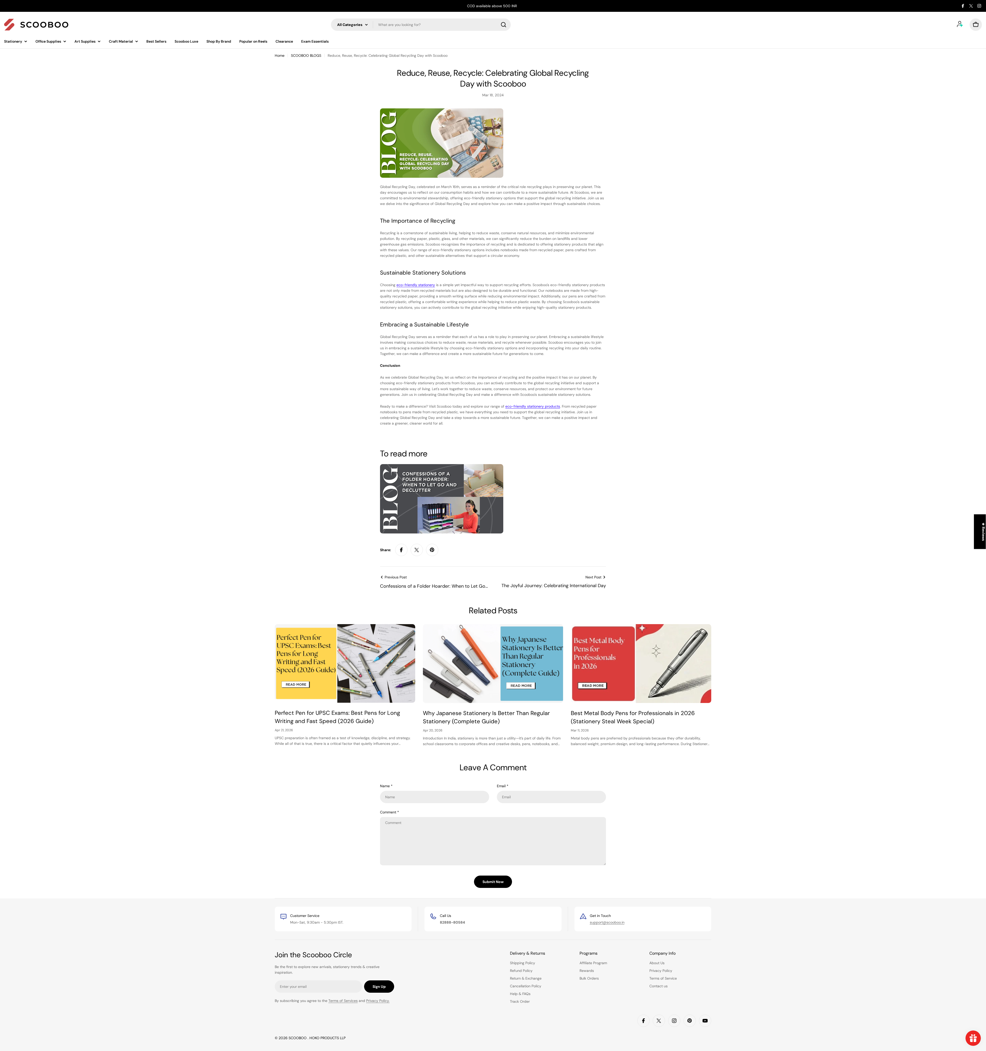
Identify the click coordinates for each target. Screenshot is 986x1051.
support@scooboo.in (607, 922)
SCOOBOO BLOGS (306, 55)
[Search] (503, 25)
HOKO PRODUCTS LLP (327, 1038)
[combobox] (421, 24)
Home (280, 55)
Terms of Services (343, 1000)
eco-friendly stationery (415, 285)
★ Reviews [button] (983, 532)
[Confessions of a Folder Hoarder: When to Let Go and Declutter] (441, 467)
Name (386, 786)
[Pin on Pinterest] (432, 550)
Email (502, 786)
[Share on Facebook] (401, 550)
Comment (389, 812)
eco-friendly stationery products (532, 406)
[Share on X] (417, 550)
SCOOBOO (298, 1038)
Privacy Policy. (378, 1000)
